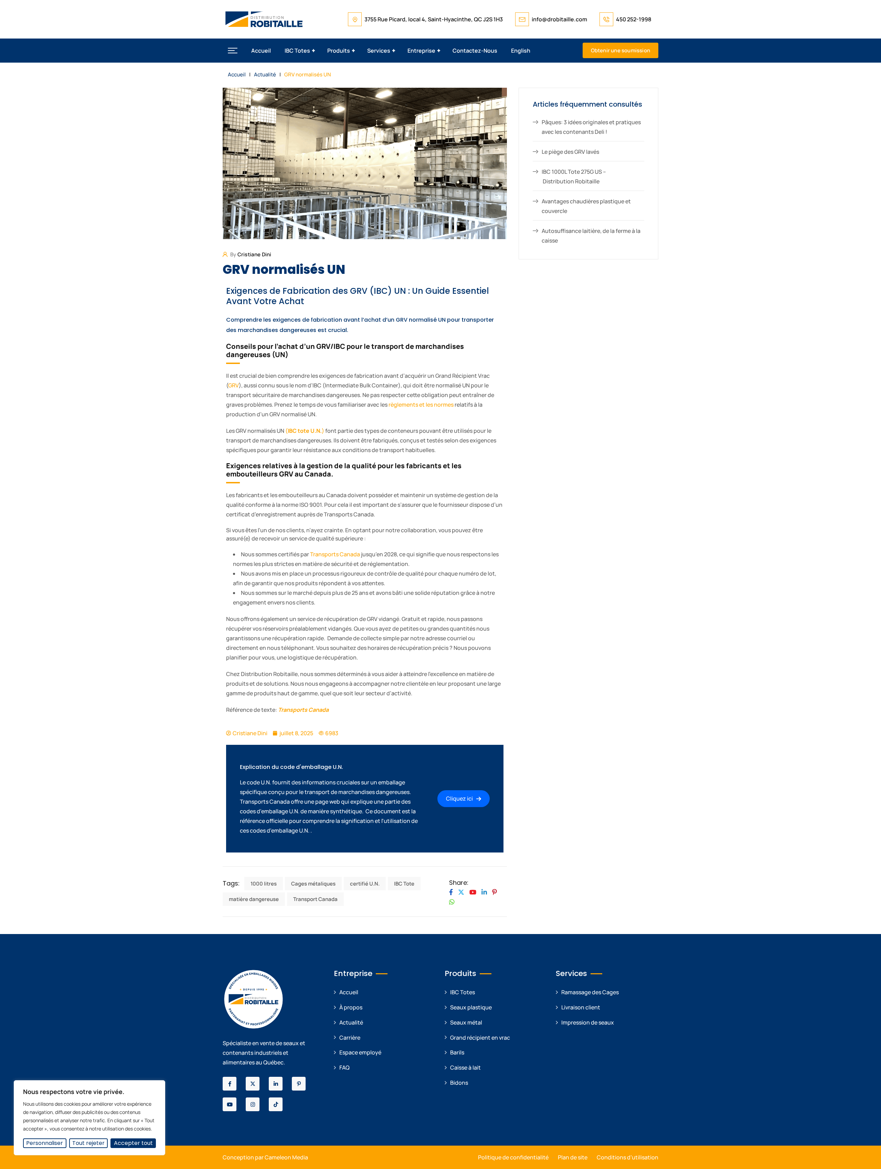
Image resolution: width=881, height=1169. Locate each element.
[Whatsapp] (452, 902)
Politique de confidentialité (513, 1157)
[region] (89, 1117)
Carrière (349, 1037)
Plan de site (572, 1157)
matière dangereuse (254, 899)
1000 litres (264, 883)
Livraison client (580, 1007)
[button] (233, 51)
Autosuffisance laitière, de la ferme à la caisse (591, 235)
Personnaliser (44, 1143)
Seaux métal (466, 1022)
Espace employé (360, 1052)
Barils (457, 1052)
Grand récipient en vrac (480, 1037)
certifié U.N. (365, 883)
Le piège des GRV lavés (570, 151)
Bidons (459, 1082)
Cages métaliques (313, 883)
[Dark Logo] (264, 19)
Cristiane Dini (254, 254)
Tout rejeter (88, 1143)
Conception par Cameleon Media (265, 1157)
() (304, 431)
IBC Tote (404, 883)
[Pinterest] (494, 892)
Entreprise (421, 50)
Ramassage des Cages (590, 992)
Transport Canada (315, 899)
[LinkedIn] (484, 892)
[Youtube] (472, 892)
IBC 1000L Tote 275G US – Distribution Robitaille (574, 176)
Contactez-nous (475, 50)
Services (378, 50)
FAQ (344, 1067)
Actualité (351, 1022)
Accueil (261, 50)
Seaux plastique (471, 1007)
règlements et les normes (421, 404)
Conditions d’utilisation (627, 1157)
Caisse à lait (465, 1067)
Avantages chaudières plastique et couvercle (586, 206)
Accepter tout (133, 1143)
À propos (350, 1007)
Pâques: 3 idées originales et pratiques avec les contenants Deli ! (591, 127)
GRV (233, 385)
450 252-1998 (633, 19)
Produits (338, 50)
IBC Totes (297, 50)
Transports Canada (335, 554)
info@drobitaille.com (559, 19)
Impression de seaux (587, 1022)
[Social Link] (229, 1084)
